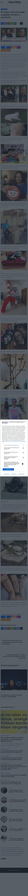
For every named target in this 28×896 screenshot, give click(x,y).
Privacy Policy (21, 474)
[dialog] (14, 448)
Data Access (14, 474)
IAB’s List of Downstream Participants (15, 441)
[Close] (25, 422)
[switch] (23, 448)
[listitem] (14, 445)
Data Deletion (6, 474)
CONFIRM (8, 469)
